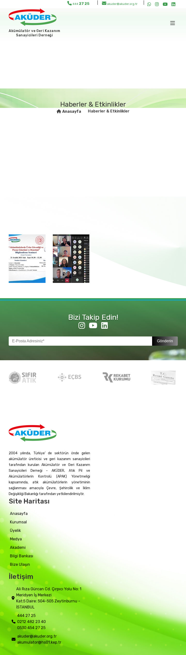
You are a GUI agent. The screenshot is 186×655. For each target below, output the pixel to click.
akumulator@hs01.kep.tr (39, 642)
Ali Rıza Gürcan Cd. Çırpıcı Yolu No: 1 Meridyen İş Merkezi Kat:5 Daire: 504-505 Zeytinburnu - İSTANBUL (48, 598)
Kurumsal (18, 522)
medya (16, 539)
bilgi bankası (21, 556)
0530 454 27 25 (31, 627)
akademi (18, 547)
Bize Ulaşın (20, 564)
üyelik (15, 530)
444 (80, 3)
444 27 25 (26, 615)
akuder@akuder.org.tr (122, 4)
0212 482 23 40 (31, 621)
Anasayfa (71, 111)
